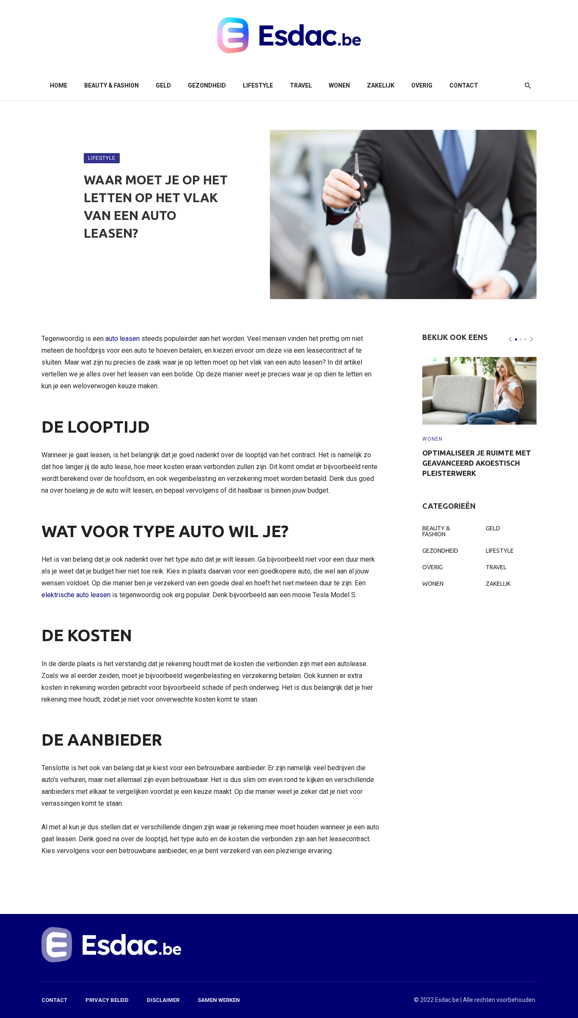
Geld (163, 85)
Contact (463, 85)
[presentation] (510, 339)
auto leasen (122, 339)
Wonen (339, 85)
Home (58, 85)
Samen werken (219, 1000)
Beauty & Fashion (111, 85)
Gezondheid (207, 85)
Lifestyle (258, 85)
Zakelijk (380, 85)
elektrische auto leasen (75, 595)
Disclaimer (163, 1000)
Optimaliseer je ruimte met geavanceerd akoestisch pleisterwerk (476, 463)
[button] (516, 339)
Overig (421, 85)
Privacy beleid (107, 1000)
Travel (301, 85)
